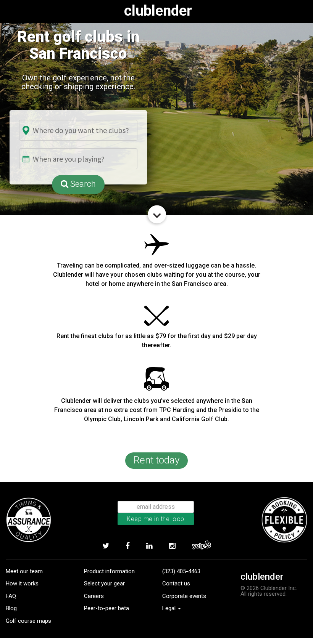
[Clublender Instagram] (172, 546)
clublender (158, 10)
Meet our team (24, 571)
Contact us (176, 583)
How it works (22, 583)
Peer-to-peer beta (106, 608)
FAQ (11, 596)
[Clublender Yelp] (201, 546)
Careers (94, 596)
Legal (169, 608)
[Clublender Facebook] (127, 546)
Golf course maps (28, 620)
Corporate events (184, 596)
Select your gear (104, 583)
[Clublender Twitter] (105, 546)
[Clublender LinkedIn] (149, 546)
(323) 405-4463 (181, 571)
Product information (109, 571)
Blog (11, 608)
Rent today (156, 460)
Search (82, 184)
